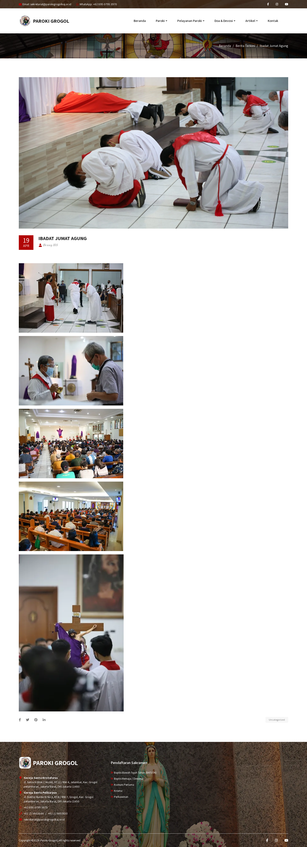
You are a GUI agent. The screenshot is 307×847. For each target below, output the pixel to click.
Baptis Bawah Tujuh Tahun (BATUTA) (135, 772)
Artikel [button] (250, 21)
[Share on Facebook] (20, 719)
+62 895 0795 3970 (36, 807)
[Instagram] (277, 4)
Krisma (118, 791)
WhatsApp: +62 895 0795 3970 (98, 4)
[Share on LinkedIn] (44, 719)
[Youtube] (286, 4)
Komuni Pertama (124, 785)
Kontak (273, 21)
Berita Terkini (245, 46)
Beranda (140, 21)
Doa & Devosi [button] (223, 21)
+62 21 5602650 (58, 813)
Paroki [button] (160, 21)
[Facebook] (268, 4)
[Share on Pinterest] (36, 719)
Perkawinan (121, 797)
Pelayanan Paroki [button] (189, 21)
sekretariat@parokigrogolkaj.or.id (44, 819)
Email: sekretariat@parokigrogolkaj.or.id (47, 4)
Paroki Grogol (51, 21)
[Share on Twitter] (27, 719)
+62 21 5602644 (34, 813)
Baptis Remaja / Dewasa (128, 778)
